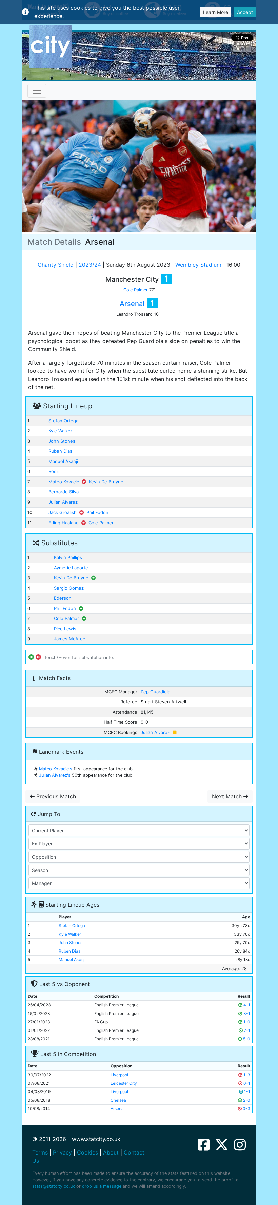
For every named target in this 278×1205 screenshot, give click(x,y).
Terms (40, 1152)
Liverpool (119, 1074)
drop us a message (101, 1186)
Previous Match (55, 796)
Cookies (87, 1152)
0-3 (246, 1108)
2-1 (246, 1030)
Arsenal (132, 304)
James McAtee (69, 638)
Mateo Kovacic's (55, 768)
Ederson (63, 598)
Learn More (215, 12)
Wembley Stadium (198, 264)
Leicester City (124, 1083)
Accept (245, 12)
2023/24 (90, 264)
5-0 (246, 1038)
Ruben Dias (60, 451)
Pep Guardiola (155, 691)
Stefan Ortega (63, 420)
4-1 (246, 1004)
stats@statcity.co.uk (53, 1186)
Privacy (62, 1152)
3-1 (246, 1013)
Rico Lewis (65, 628)
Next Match (227, 796)
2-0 (246, 1100)
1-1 (246, 1091)
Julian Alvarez (63, 502)
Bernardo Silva (63, 491)
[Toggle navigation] (36, 91)
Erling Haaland (63, 522)
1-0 (246, 1021)
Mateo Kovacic (63, 481)
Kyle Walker (60, 430)
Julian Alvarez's (55, 775)
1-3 (246, 1074)
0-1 (246, 1083)
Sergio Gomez (69, 588)
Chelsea (118, 1100)
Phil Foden (97, 512)
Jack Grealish (62, 512)
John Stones (61, 441)
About (111, 1152)
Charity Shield (56, 264)
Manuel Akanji (63, 461)
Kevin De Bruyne (106, 481)
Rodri (53, 471)
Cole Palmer (135, 289)
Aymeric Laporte (71, 567)
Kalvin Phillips (68, 557)
